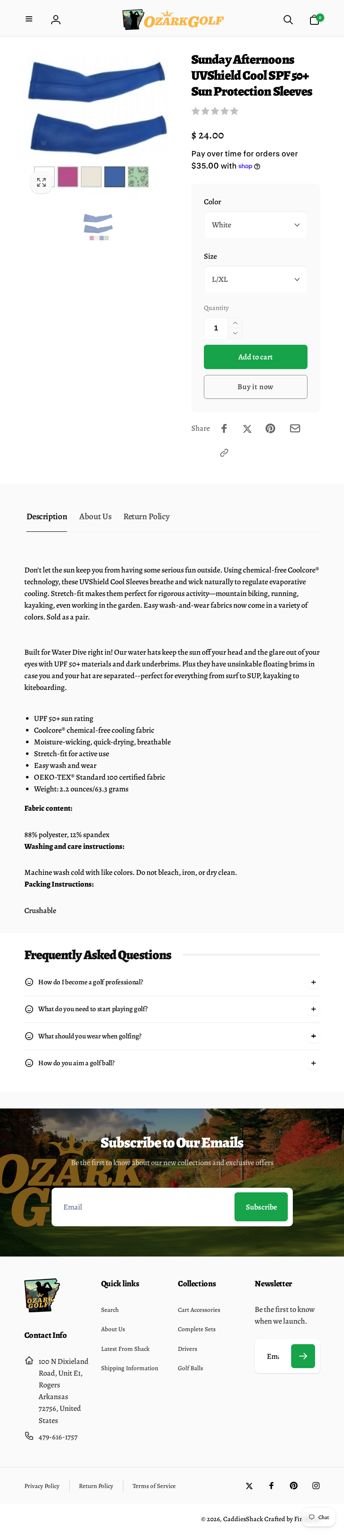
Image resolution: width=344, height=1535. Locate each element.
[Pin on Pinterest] (270, 428)
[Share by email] (295, 428)
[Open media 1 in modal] (98, 126)
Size (210, 256)
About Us (95, 516)
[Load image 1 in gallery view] (98, 227)
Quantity (216, 307)
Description (46, 516)
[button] (30, 20)
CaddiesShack (243, 1519)
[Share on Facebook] (224, 428)
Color (212, 201)
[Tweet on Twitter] (247, 428)
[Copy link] (224, 453)
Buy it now (255, 386)
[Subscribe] (303, 1356)
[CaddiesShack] (42, 1309)
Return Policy (146, 516)
